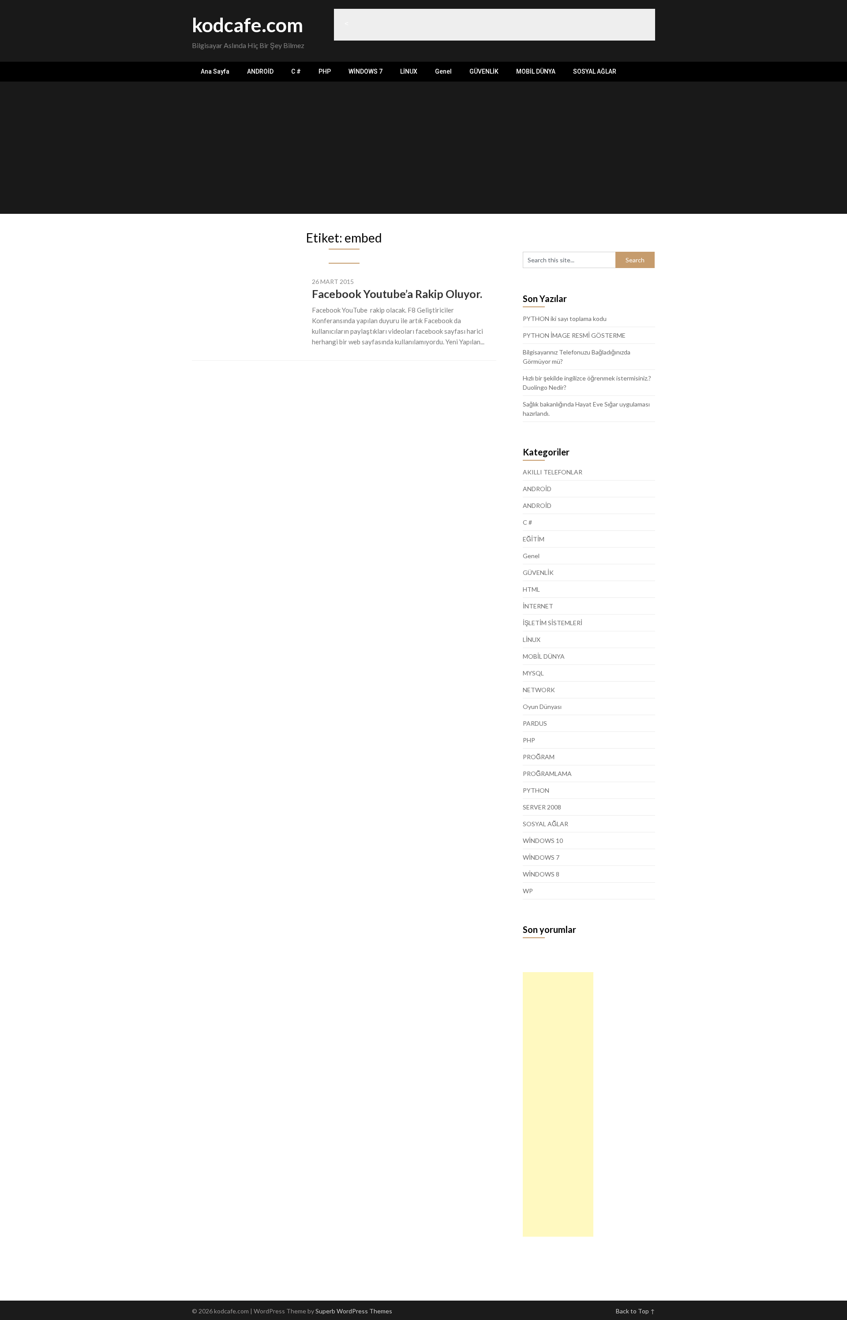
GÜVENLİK (483, 71)
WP (528, 891)
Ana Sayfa (215, 71)
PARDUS (535, 723)
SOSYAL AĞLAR (594, 71)
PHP (325, 71)
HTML (531, 589)
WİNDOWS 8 (541, 874)
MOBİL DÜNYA (535, 71)
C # (296, 71)
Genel (443, 71)
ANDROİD (260, 71)
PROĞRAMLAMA (547, 773)
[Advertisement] (423, 147)
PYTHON (536, 790)
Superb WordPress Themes (353, 1311)
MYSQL (533, 673)
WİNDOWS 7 (365, 71)
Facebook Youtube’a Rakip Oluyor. (397, 293)
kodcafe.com (247, 24)
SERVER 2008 (542, 807)
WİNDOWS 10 (543, 840)
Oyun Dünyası (542, 706)
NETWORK (539, 690)
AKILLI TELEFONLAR (552, 472)
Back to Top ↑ (635, 1311)
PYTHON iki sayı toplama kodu (565, 318)
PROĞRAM (539, 757)
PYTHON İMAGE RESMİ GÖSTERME (574, 335)
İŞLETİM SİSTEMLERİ (552, 622)
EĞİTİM (533, 539)
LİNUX (408, 71)
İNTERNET (538, 606)
